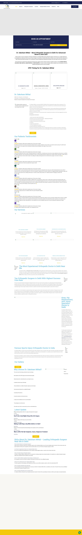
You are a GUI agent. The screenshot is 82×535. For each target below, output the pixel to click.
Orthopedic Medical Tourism (45, 6)
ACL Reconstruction (18, 498)
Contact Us (54, 6)
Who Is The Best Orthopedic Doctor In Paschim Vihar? (23, 470)
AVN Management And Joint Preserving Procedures (24, 500)
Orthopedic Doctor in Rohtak (20, 514)
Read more (23, 237)
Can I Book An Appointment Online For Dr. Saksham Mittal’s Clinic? (25, 449)
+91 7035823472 (65, 2)
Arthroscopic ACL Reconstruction (21, 499)
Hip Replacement (18, 496)
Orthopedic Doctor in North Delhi (21, 517)
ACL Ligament (16, 414)
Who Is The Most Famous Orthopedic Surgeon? (22, 452)
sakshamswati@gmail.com (55, 2)
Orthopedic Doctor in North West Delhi (22, 513)
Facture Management (19, 502)
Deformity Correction (18, 501)
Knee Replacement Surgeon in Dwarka (22, 509)
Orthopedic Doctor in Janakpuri (20, 512)
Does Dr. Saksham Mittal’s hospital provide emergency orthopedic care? (26, 457)
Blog (16, 481)
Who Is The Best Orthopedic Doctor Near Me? (22, 465)
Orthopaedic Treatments (28, 6)
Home (16, 6)
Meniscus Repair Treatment (20, 504)
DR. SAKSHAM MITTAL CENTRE (23, 86)
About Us (20, 6)
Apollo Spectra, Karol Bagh (58, 85)
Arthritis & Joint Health (18, 422)
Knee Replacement (18, 495)
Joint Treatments (17, 430)
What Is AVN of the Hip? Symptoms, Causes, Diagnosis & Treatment (31, 432)
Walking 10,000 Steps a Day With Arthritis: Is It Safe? (27, 424)
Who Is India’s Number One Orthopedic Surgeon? (22, 444)
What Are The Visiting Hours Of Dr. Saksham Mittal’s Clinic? (24, 461)
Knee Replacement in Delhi (19, 515)
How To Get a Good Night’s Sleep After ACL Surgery (26, 416)
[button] (41, 444)
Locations (36, 6)
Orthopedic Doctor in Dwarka (20, 511)
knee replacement (67, 336)
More (58, 6)
